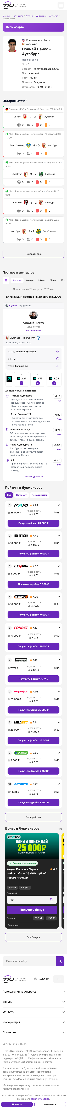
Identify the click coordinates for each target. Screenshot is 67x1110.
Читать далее (32, 476)
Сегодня (17, 280)
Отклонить (50, 1104)
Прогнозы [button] (9, 1032)
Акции (12, 887)
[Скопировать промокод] (51, 900)
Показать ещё (34, 253)
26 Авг (41, 280)
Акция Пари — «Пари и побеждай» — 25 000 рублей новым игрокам (27, 873)
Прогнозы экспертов (18, 272)
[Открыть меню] (61, 5)
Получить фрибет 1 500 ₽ (33, 802)
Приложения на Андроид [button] (19, 991)
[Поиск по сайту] (60, 961)
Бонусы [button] (8, 1002)
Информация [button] (11, 1022)
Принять (17, 1104)
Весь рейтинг (33, 817)
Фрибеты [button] (8, 1012)
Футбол (13, 305)
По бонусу (21, 495)
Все (9, 495)
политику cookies (40, 1098)
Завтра (30, 280)
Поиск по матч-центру (15, 969)
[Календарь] (6, 280)
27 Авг (53, 280)
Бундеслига (25, 305)
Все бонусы (33, 937)
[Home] (15, 979)
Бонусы (25, 887)
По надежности (39, 495)
